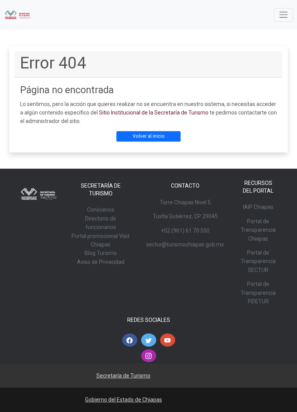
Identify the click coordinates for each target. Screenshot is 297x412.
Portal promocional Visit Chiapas (101, 240)
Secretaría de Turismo (123, 376)
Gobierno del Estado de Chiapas (123, 400)
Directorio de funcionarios (100, 222)
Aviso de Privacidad (101, 262)
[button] (129, 340)
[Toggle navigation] (283, 15)
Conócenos (100, 210)
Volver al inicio (149, 136)
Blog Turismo (101, 253)
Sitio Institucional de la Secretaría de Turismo (153, 112)
